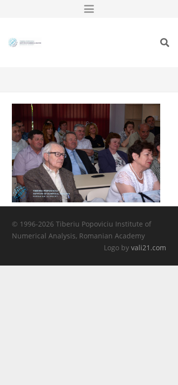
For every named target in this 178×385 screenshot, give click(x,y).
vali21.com (148, 247)
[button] (89, 9)
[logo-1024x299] (25, 42)
